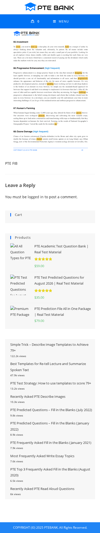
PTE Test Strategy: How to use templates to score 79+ (50, 383)
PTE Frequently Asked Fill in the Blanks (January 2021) (50, 442)
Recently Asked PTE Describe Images (37, 396)
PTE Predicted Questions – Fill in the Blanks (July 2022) (51, 409)
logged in (36, 196)
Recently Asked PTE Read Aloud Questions (42, 488)
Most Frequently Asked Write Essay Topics (42, 456)
